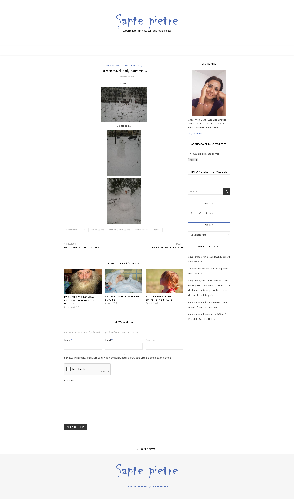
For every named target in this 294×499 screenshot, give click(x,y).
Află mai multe (195, 133)
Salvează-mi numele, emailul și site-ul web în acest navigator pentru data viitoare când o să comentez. (117, 357)
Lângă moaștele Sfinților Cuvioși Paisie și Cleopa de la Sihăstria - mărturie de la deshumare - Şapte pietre (209, 285)
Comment (69, 380)
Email (109, 339)
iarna (84, 229)
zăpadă (157, 229)
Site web (150, 339)
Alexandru (193, 268)
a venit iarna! (71, 229)
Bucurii (110, 66)
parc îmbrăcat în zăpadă (119, 229)
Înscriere (193, 160)
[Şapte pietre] (147, 21)
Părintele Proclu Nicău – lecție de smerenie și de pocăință (80, 300)
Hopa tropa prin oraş (129, 66)
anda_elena (194, 256)
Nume (68, 339)
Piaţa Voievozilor (142, 229)
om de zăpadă (97, 229)
